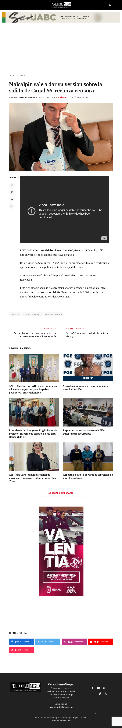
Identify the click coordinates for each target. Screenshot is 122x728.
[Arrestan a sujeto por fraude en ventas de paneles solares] (88, 456)
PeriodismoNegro (53, 314)
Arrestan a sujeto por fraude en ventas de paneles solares (88, 476)
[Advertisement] (61, 50)
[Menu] (12, 4)
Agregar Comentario (61, 493)
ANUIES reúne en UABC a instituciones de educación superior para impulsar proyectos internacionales (34, 389)
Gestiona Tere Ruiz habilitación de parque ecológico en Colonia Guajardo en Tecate (33, 478)
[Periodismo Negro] (61, 5)
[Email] (12, 206)
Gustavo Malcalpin (32, 314)
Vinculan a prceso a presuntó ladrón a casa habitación (85, 388)
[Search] (110, 4)
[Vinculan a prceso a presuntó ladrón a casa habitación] (88, 368)
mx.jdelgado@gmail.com (61, 707)
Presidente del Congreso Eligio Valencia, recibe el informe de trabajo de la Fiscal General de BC (33, 433)
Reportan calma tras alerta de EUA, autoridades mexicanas (84, 432)
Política (62, 97)
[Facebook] (12, 185)
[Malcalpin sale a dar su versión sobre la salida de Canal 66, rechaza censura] (61, 137)
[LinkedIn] (12, 199)
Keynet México (79, 717)
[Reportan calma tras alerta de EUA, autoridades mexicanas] (88, 412)
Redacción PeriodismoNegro (25, 97)
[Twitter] (12, 192)
